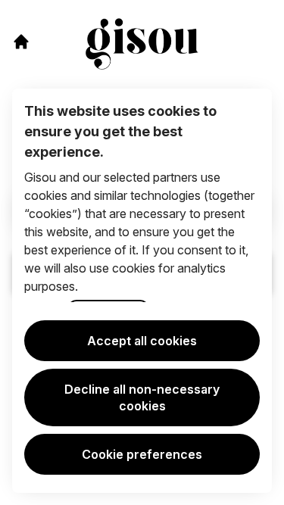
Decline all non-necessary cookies (142, 397)
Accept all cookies (142, 340)
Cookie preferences (142, 454)
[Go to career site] (21, 42)
